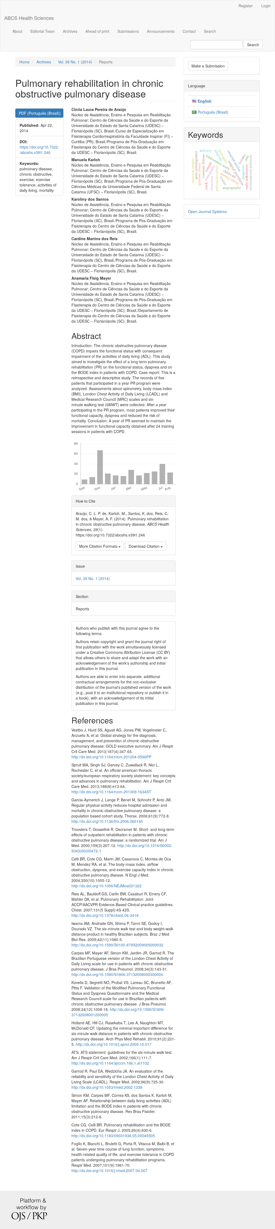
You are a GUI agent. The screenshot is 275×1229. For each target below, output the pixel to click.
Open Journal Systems (207, 211)
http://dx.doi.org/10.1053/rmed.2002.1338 (106, 1087)
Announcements (161, 31)
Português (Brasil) (213, 112)
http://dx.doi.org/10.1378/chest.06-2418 (105, 915)
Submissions (128, 31)
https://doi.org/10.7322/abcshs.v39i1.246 (39, 149)
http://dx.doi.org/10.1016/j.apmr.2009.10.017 (113, 1044)
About (17, 31)
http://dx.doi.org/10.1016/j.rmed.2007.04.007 (109, 1170)
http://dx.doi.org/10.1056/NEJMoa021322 (106, 885)
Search (210, 31)
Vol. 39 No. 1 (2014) (75, 61)
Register (245, 5)
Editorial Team (42, 31)
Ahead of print (97, 31)
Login (266, 5)
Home (24, 61)
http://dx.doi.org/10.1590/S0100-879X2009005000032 (117, 944)
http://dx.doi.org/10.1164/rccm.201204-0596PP (111, 756)
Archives (70, 31)
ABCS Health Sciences (29, 17)
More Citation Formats (98, 546)
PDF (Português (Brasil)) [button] (40, 113)
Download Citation (145, 546)
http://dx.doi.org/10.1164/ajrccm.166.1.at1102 (110, 1063)
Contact (189, 31)
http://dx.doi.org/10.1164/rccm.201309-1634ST (111, 791)
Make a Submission (208, 66)
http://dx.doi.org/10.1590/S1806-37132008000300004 (117, 974)
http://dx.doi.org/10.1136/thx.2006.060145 (107, 821)
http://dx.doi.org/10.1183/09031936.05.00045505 (113, 1135)
